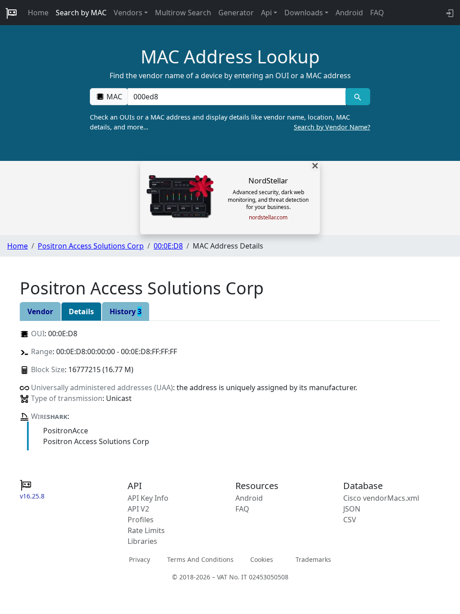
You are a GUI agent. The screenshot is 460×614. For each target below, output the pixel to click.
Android (349, 13)
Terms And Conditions (200, 559)
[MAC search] (357, 96)
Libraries (142, 541)
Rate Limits (146, 530)
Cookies (261, 559)
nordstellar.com (268, 217)
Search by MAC (81, 13)
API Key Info (148, 498)
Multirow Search (183, 13)
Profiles (141, 520)
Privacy (139, 559)
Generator (236, 13)
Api (266, 13)
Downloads (303, 13)
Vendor (40, 311)
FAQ (377, 13)
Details (81, 311)
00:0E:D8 (168, 246)
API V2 (138, 509)
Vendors (128, 13)
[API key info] (449, 12)
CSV (349, 520)
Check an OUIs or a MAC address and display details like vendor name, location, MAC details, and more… (230, 122)
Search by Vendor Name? (332, 127)
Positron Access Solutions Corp (91, 246)
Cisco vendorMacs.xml (381, 498)
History (126, 311)
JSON (351, 509)
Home (38, 13)
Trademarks (313, 559)
